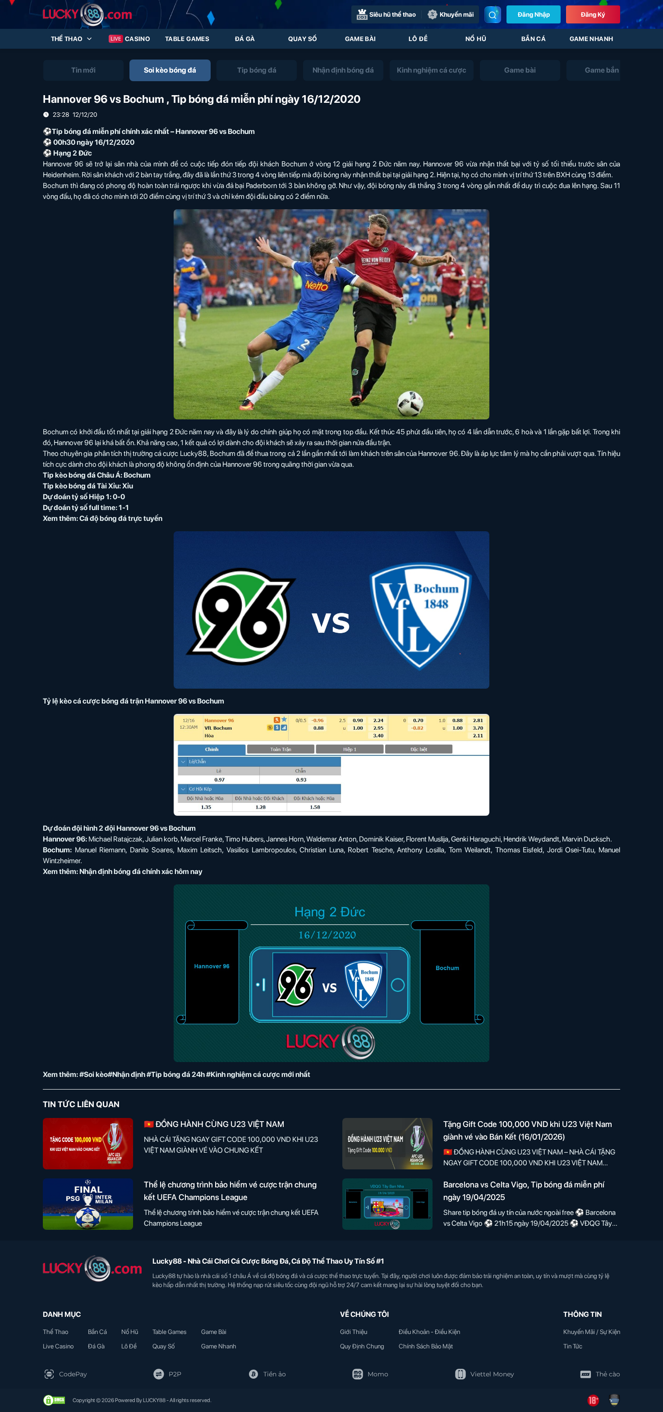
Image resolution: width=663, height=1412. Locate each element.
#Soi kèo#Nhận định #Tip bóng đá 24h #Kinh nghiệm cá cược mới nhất (194, 1074)
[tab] (83, 70)
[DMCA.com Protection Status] (54, 1400)
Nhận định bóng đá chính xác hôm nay (141, 871)
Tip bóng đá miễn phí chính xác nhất (110, 131)
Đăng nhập (534, 14)
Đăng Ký (593, 14)
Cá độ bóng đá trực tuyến (120, 518)
